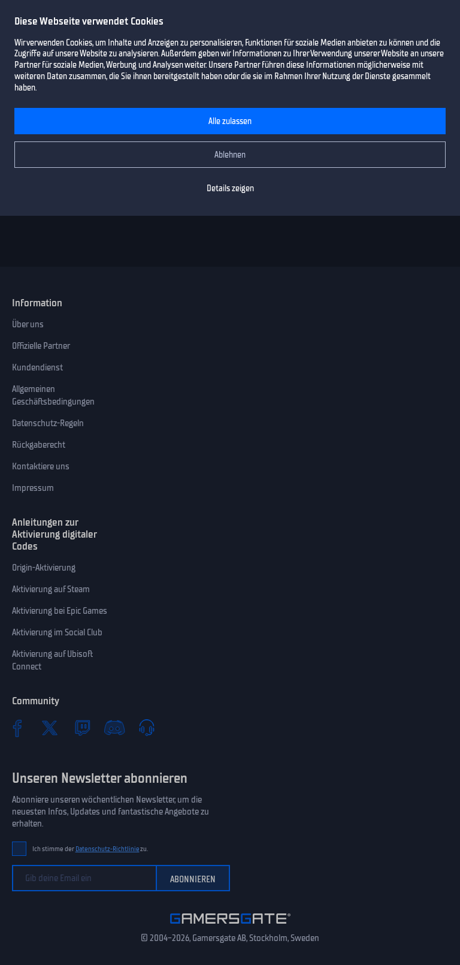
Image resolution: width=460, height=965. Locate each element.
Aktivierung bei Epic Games (59, 611)
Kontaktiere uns (40, 466)
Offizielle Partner (41, 346)
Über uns (28, 324)
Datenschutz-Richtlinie (107, 849)
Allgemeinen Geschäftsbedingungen (53, 395)
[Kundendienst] (147, 727)
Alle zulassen (230, 121)
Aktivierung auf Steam (51, 589)
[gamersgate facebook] (17, 727)
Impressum (33, 488)
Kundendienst (37, 367)
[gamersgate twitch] (82, 727)
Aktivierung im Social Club (57, 632)
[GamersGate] (230, 926)
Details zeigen (230, 188)
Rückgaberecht (38, 445)
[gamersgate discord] (114, 728)
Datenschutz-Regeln (48, 423)
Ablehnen (230, 155)
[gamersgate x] (50, 727)
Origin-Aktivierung (43, 568)
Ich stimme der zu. (90, 849)
